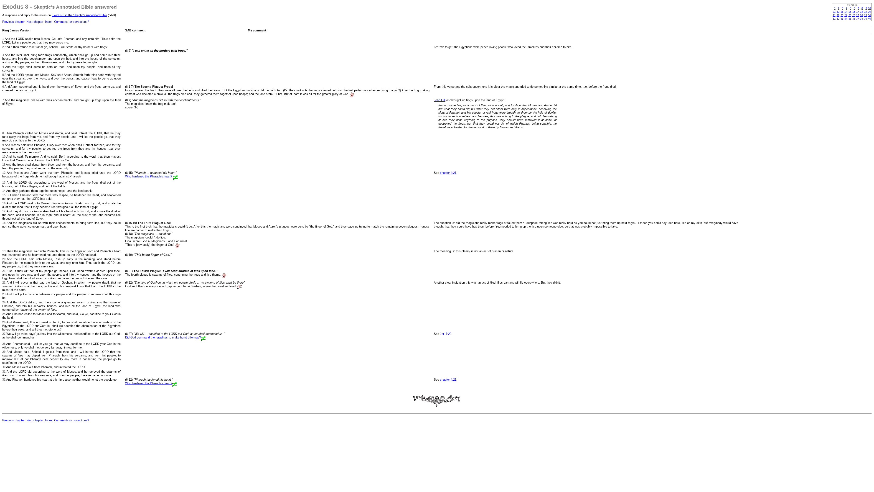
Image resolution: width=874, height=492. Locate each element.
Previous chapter (13, 21)
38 (861, 18)
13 (842, 11)
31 (834, 18)
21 (834, 15)
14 (845, 11)
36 (853, 18)
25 (850, 15)
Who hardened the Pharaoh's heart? (148, 176)
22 (838, 15)
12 (838, 11)
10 (869, 8)
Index (48, 21)
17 (857, 11)
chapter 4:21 (448, 172)
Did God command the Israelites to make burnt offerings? (163, 337)
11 (834, 11)
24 (845, 15)
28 (861, 15)
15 (850, 11)
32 (838, 18)
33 (842, 18)
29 (865, 15)
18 (861, 11)
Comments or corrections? (71, 21)
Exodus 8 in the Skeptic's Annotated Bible (79, 15)
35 (850, 18)
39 (865, 18)
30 (869, 15)
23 (842, 15)
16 (853, 11)
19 (865, 11)
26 (853, 15)
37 (857, 18)
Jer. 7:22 (445, 334)
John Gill (439, 100)
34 (845, 18)
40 (869, 18)
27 (857, 15)
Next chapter (34, 21)
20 (869, 11)
